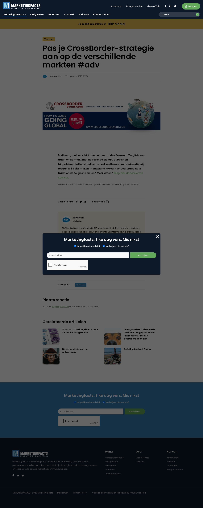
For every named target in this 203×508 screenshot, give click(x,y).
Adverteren (116, 6)
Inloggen (192, 6)
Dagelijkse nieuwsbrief (88, 246)
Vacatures (54, 14)
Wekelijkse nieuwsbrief (117, 246)
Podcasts (83, 14)
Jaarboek (69, 14)
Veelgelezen (37, 14)
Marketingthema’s (13, 14)
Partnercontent (101, 14)
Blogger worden (134, 6)
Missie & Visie (153, 6)
